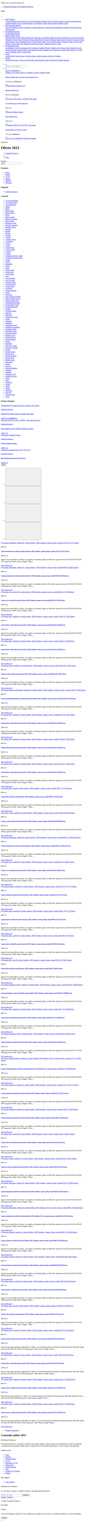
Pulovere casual (39, 38)
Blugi (41, 40)
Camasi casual (49, 27)
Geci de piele (77, 42)
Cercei (35, 23)
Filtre (3, 465)
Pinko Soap (9, 1465)
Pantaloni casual (17, 27)
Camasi (34, 27)
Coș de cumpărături (12, 70)
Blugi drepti (34, 40)
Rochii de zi (15, 60)
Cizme (29, 50)
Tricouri (8, 27)
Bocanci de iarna (60, 50)
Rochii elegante (63, 60)
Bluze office (41, 42)
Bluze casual (14, 42)
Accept (4, 1518)
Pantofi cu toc (55, 48)
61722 (7, 1461)
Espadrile (13, 52)
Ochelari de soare (47, 21)
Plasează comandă (29, 138)
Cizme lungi (26, 52)
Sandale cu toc (48, 50)
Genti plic (51, 56)
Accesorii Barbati (34, 21)
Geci (21, 44)
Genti (7, 54)
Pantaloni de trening (62, 27)
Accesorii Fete (22, 21)
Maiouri (8, 44)
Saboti (19, 50)
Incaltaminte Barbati (12, 32)
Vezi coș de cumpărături (14, 138)
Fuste (20, 40)
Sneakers (35, 48)
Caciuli (66, 21)
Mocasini (40, 27)
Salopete (65, 42)
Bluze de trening (56, 38)
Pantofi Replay (10, 1459)
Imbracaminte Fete (27, 38)
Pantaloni (8, 40)
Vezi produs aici (6, 565)
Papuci (63, 48)
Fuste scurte (39, 44)
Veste (71, 42)
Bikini (40, 23)
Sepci (19, 23)
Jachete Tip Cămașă (12, 1471)
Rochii (7, 58)
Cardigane (27, 27)
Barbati (8, 1457)
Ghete (24, 50)
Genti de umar (20, 56)
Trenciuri (46, 40)
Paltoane (53, 40)
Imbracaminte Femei (12, 36)
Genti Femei (9, 56)
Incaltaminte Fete (25, 48)
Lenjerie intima (26, 23)
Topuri (48, 42)
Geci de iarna (79, 38)
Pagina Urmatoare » (12, 1430)
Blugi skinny (61, 40)
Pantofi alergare (11, 50)
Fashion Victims (6, 1497)
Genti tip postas (41, 56)
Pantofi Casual (10, 1467)
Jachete (15, 40)
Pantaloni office (25, 42)
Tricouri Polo (10, 30)
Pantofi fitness (57, 42)
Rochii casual (34, 60)
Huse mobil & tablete (55, 23)
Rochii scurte (43, 60)
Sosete (71, 21)
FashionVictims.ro (11, 153)
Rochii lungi (53, 60)
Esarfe (61, 21)
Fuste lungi (15, 44)
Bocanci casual (37, 50)
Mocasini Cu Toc (11, 1463)
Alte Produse (10, 19)
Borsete (58, 56)
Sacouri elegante (75, 27)
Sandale (42, 48)
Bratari (14, 23)
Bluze (48, 38)
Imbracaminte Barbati (13, 25)
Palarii (56, 21)
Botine (47, 48)
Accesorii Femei (11, 21)
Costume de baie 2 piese (52, 44)
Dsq (6, 1469)
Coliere (45, 23)
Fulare (66, 23)
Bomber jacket (29, 44)
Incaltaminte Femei (12, 46)
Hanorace (26, 40)
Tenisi (19, 52)
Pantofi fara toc (71, 50)
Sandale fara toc (76, 48)
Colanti (34, 42)
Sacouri (69, 40)
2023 (7, 157)
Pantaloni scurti (68, 38)
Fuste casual (24, 60)
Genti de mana (30, 56)
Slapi (68, 48)
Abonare (26, 1495)
